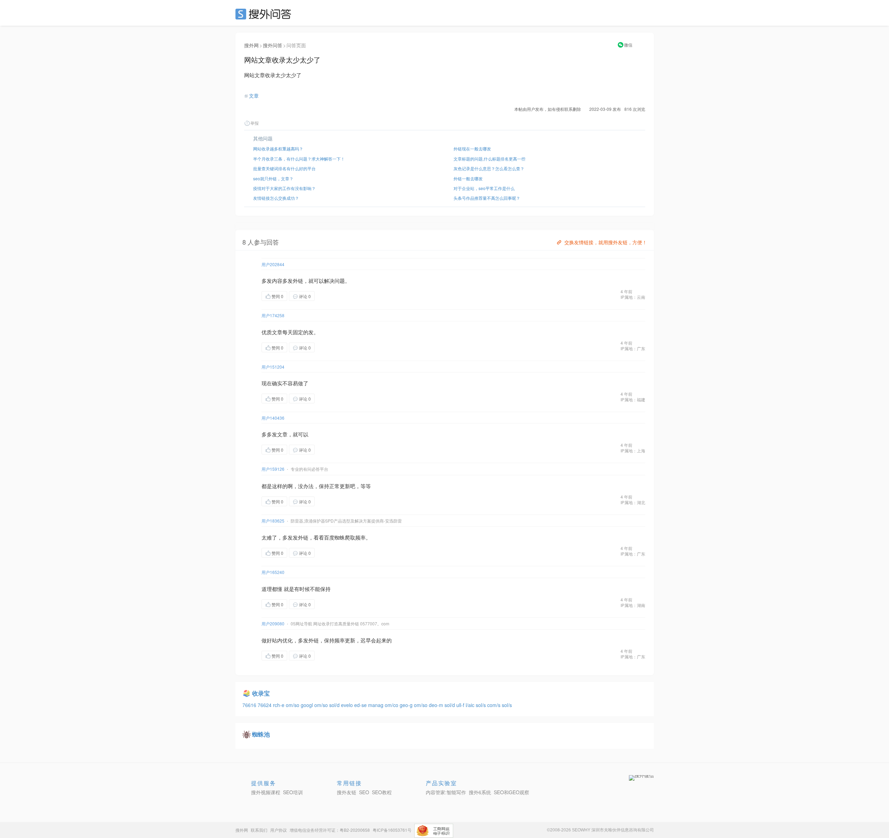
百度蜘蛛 (334, 537)
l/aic (471, 704)
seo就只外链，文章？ (273, 178)
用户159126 (272, 469)
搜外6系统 (480, 792)
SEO (264, 14)
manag (376, 704)
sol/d (335, 704)
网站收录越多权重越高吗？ (278, 148)
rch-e (279, 704)
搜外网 (251, 45)
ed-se (361, 704)
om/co (392, 704)
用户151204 (272, 367)
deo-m (436, 704)
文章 (254, 95)
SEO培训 (293, 792)
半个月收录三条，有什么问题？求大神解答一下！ (299, 159)
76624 (265, 704)
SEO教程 (382, 792)
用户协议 (278, 830)
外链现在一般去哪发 (472, 148)
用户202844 (272, 264)
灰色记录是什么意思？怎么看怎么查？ (489, 168)
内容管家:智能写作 (446, 792)
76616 (250, 704)
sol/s (481, 704)
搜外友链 (346, 792)
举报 (254, 123)
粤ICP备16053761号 (392, 830)
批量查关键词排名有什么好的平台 (284, 168)
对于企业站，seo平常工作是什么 (484, 188)
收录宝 (261, 693)
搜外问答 (272, 45)
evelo (347, 704)
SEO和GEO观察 (511, 792)
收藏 (328, 296)
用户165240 (272, 572)
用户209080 (272, 623)
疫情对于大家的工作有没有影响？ (284, 188)
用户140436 (272, 418)
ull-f (461, 704)
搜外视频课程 (265, 792)
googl (307, 704)
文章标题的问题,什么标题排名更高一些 (489, 159)
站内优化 (282, 640)
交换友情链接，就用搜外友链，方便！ (605, 242)
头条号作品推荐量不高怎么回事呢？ (487, 198)
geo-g (407, 704)
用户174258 (272, 315)
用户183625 (272, 521)
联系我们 (259, 830)
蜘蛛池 (261, 734)
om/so (293, 704)
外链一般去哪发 (468, 178)
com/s (494, 704)
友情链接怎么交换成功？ (276, 198)
